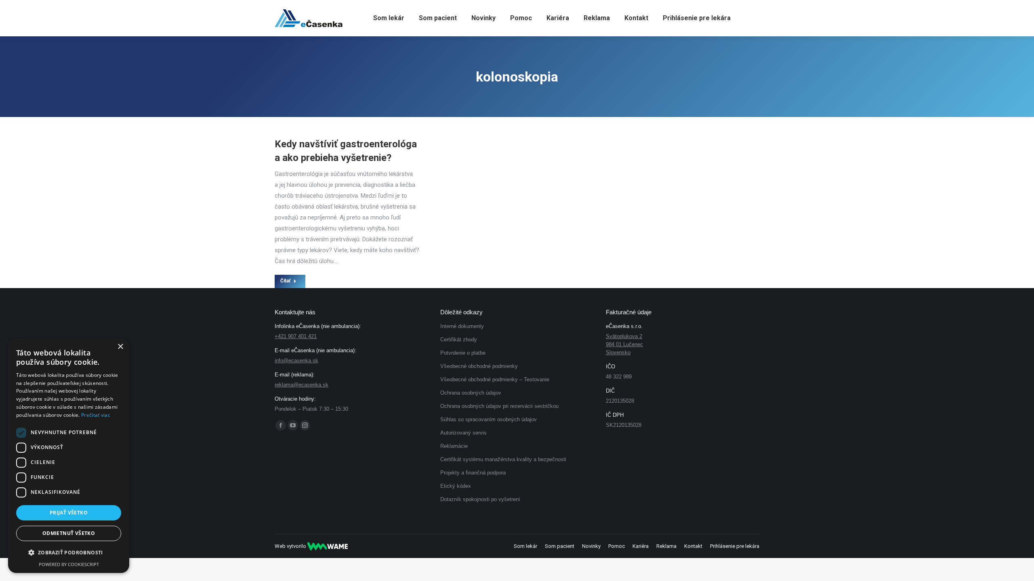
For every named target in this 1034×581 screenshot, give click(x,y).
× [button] (120, 347)
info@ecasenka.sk (296, 360)
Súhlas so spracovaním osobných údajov (488, 419)
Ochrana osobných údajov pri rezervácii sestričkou (499, 406)
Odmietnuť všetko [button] (68, 533)
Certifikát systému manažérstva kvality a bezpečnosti (503, 459)
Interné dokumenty (462, 326)
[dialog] (68, 455)
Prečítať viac (95, 415)
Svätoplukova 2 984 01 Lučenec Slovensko (624, 344)
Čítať (285, 281)
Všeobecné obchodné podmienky (479, 366)
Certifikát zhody (458, 339)
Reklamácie (454, 446)
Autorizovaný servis (463, 433)
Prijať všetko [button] (69, 512)
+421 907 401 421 (296, 336)
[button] (68, 552)
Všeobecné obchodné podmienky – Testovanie (494, 379)
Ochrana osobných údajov (470, 393)
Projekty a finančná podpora (473, 473)
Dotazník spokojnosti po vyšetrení (480, 499)
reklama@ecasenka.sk (301, 385)
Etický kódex (455, 486)
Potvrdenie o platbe (462, 353)
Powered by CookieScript (69, 564)
